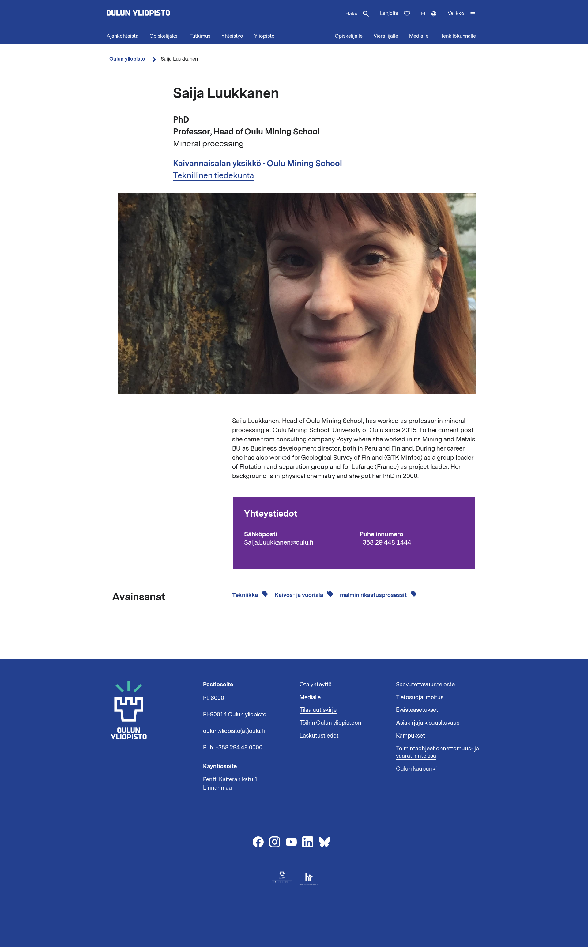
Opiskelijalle (349, 36)
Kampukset (410, 736)
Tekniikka (245, 595)
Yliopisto (264, 36)
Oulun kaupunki (416, 769)
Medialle (418, 36)
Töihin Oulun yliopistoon (330, 723)
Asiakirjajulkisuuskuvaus (427, 723)
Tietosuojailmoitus (419, 697)
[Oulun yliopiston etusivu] (158, 13)
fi (431, 19)
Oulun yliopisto (127, 58)
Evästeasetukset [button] (417, 710)
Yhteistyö (232, 36)
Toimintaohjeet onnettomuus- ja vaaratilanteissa (437, 752)
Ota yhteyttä (316, 685)
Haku (351, 13)
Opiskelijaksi (164, 36)
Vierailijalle (386, 36)
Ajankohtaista (122, 36)
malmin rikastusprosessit (374, 595)
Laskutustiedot (319, 736)
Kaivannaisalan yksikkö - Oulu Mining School (257, 163)
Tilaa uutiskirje (318, 710)
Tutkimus (200, 36)
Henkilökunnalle (457, 36)
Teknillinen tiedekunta (213, 175)
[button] (461, 14)
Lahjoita (389, 13)
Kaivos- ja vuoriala (299, 595)
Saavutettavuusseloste (425, 685)
